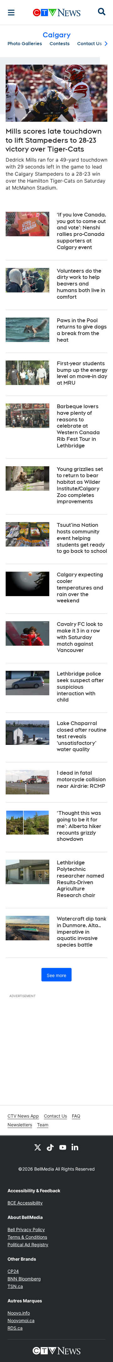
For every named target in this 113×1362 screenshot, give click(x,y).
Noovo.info (19, 1313)
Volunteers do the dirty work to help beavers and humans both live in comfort (81, 284)
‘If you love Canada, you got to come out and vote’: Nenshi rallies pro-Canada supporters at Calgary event (81, 231)
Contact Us (89, 43)
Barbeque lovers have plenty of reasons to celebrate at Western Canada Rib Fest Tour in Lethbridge (78, 426)
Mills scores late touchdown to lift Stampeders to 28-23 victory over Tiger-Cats (54, 140)
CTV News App (23, 1116)
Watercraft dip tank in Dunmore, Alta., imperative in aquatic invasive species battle (81, 932)
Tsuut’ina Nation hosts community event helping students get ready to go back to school (82, 538)
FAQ (76, 1116)
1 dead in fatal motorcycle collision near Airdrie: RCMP (81, 779)
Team (42, 1124)
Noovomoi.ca (21, 1320)
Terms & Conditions (27, 1237)
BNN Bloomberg (24, 1278)
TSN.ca (15, 1286)
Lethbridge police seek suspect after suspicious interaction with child (80, 687)
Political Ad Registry (28, 1244)
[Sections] (11, 12)
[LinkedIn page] (75, 1147)
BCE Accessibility (25, 1202)
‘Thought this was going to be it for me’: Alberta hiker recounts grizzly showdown (79, 826)
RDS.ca (15, 1328)
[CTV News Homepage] (56, 12)
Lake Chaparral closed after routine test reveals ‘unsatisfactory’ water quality (81, 736)
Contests (60, 43)
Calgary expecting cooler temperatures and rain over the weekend (80, 588)
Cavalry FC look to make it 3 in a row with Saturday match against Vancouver (80, 637)
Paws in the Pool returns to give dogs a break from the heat (82, 330)
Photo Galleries (25, 43)
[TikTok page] (50, 1147)
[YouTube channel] (63, 1147)
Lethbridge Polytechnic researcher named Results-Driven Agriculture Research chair (80, 879)
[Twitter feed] (37, 1147)
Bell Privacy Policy (26, 1229)
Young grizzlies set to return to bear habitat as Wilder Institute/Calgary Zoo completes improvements (80, 485)
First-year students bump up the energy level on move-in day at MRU (82, 373)
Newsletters (20, 1124)
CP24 (13, 1271)
